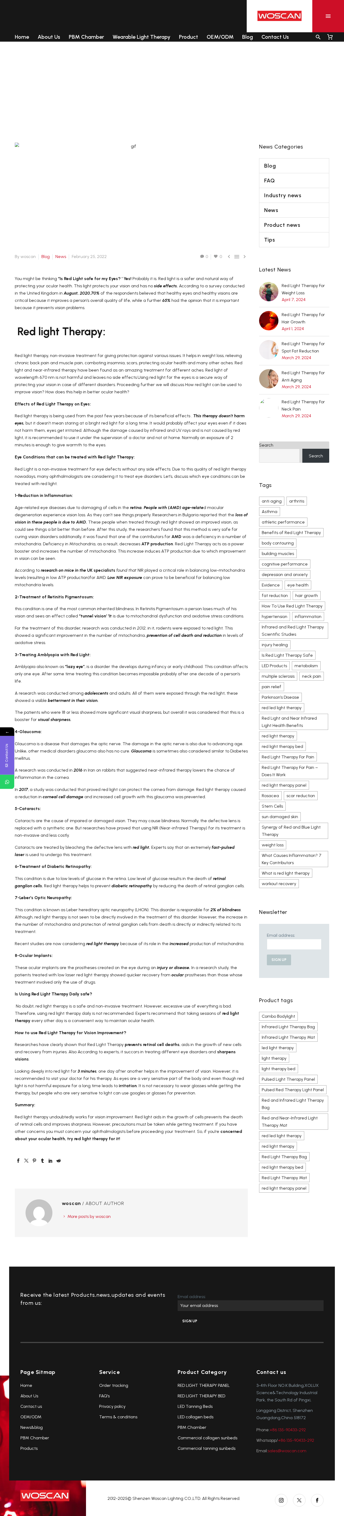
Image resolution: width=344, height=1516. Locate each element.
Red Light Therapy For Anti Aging (303, 376)
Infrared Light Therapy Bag (288, 1026)
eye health (298, 585)
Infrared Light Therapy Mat (288, 1037)
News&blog (31, 1427)
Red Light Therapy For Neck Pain (303, 405)
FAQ (269, 180)
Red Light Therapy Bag (284, 1156)
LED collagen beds (195, 1416)
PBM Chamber (86, 37)
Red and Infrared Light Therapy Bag (293, 1104)
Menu (328, 16)
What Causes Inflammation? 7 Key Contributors (291, 859)
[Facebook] (18, 1160)
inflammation (308, 616)
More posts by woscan (89, 1216)
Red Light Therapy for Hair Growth (303, 318)
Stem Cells (272, 806)
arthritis (296, 501)
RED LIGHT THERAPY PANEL (204, 1385)
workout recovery (279, 883)
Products (29, 1448)
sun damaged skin (280, 816)
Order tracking (113, 1385)
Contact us (31, 1406)
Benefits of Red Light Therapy (291, 532)
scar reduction (300, 795)
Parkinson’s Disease (280, 697)
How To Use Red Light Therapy (292, 606)
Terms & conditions (118, 1416)
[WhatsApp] (7, 782)
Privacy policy (112, 1406)
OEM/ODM (220, 37)
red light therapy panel (284, 785)
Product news (282, 225)
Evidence (271, 585)
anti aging (272, 501)
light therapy (274, 1058)
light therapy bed (278, 1068)
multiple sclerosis (278, 676)
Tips (269, 239)
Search (266, 445)
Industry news (283, 195)
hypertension (274, 616)
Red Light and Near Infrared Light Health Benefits (289, 722)
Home (22, 37)
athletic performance (283, 522)
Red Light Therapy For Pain (288, 756)
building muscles (278, 553)
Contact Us (275, 37)
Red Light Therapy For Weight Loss (303, 289)
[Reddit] (58, 1160)
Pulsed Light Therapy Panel (288, 1079)
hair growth (306, 595)
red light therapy (278, 735)
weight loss (273, 844)
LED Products (274, 665)
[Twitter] (26, 1160)
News (60, 256)
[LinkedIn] (50, 1160)
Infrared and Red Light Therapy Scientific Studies (293, 630)
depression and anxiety (285, 574)
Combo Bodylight (278, 1016)
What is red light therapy (286, 873)
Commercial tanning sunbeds (206, 1448)
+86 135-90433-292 (288, 1429)
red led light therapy (282, 707)
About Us (49, 37)
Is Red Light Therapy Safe (287, 655)
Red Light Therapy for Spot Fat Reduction (303, 347)
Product (188, 37)
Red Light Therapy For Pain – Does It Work (290, 771)
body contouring (278, 543)
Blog (247, 37)
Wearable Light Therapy (141, 37)
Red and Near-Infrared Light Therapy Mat (290, 1121)
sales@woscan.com (287, 1450)
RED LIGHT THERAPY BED (201, 1395)
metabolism (306, 665)
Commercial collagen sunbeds (207, 1437)
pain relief (271, 686)
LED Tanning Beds (195, 1406)
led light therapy (278, 1047)
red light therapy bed (282, 746)
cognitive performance (285, 564)
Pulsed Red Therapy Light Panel (293, 1089)
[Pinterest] (34, 1160)
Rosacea (270, 795)
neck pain (311, 676)
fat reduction (275, 595)
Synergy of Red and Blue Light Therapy (291, 831)
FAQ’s (104, 1395)
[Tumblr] (42, 1160)
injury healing (275, 644)
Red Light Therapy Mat (284, 1177)
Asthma (269, 511)
